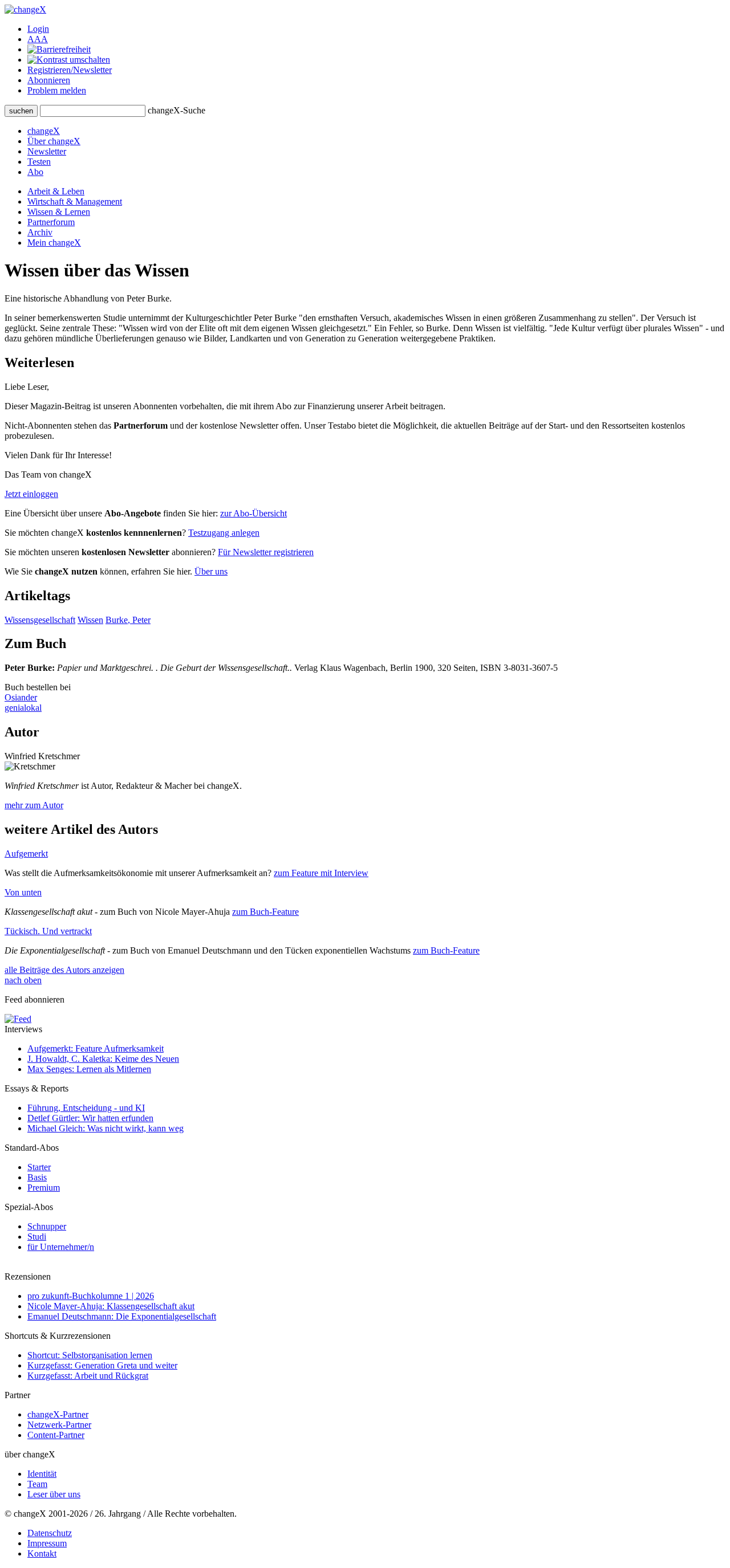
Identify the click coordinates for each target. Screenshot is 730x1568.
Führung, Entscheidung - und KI (86, 1108)
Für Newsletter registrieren (266, 552)
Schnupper (46, 1226)
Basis (37, 1177)
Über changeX (53, 141)
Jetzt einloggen (31, 494)
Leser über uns (53, 1494)
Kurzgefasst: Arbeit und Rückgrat (87, 1375)
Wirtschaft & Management (74, 201)
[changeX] (25, 9)
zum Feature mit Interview (321, 873)
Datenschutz (49, 1533)
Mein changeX (54, 242)
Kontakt (41, 1553)
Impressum (47, 1543)
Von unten (23, 892)
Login (38, 29)
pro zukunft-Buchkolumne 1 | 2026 (90, 1296)
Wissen (90, 620)
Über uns (211, 571)
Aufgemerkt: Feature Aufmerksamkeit (95, 1048)
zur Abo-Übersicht (253, 513)
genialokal (23, 707)
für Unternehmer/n (60, 1247)
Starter (39, 1167)
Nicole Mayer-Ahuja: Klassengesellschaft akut (110, 1306)
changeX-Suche (176, 110)
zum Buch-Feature (265, 912)
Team (37, 1484)
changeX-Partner (57, 1414)
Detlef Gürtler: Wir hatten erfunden (90, 1118)
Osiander (21, 697)
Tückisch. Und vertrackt (48, 931)
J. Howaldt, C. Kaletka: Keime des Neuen (103, 1059)
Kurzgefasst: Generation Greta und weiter (102, 1365)
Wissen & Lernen (58, 212)
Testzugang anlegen (223, 532)
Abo (35, 172)
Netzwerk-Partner (59, 1424)
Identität (41, 1474)
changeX (43, 131)
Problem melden (56, 90)
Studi (36, 1236)
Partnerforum (51, 222)
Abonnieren (48, 80)
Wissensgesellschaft (40, 620)
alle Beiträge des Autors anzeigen (64, 970)
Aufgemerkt (26, 853)
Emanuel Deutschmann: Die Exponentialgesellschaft (121, 1316)
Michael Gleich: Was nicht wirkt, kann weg (105, 1128)
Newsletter (46, 151)
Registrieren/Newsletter (69, 70)
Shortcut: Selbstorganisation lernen (89, 1355)
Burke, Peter (128, 620)
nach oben (23, 980)
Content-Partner (55, 1435)
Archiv (39, 232)
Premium (43, 1187)
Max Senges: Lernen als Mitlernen (89, 1069)
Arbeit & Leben (55, 191)
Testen (39, 161)
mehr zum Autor (34, 805)
